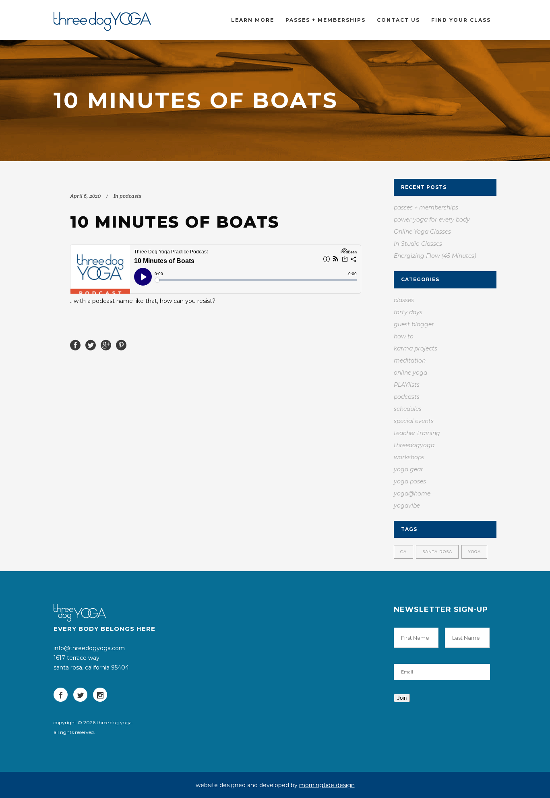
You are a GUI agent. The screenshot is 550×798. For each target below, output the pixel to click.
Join (402, 698)
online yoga (410, 372)
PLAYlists (407, 384)
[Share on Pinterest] (121, 344)
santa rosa (437, 551)
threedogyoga (414, 445)
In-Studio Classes (418, 243)
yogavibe (407, 505)
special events (414, 421)
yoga (474, 551)
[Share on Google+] (106, 344)
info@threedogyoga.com (89, 648)
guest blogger (414, 324)
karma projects (415, 348)
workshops (409, 457)
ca (403, 551)
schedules (408, 408)
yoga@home (412, 493)
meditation (410, 360)
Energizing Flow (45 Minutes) (435, 255)
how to (404, 336)
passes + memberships (426, 207)
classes (404, 300)
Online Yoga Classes (422, 231)
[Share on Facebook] (75, 344)
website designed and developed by (275, 785)
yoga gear (408, 469)
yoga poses (410, 481)
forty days (408, 312)
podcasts (130, 196)
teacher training (417, 433)
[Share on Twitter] (90, 344)
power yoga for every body (432, 219)
